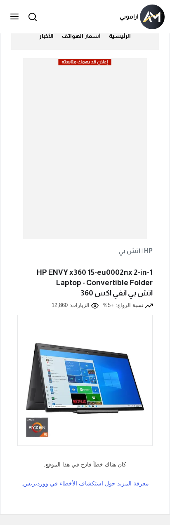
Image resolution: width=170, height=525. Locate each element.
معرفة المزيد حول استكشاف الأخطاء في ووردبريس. (85, 483)
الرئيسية (120, 36)
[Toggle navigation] (15, 16)
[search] (31, 17)
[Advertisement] (85, 152)
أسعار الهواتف (81, 36)
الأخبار (46, 36)
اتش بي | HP (135, 250)
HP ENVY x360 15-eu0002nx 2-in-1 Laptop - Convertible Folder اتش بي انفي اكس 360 (95, 282)
